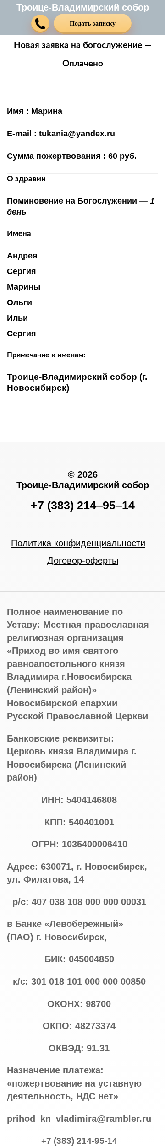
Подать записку (93, 23)
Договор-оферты (82, 560)
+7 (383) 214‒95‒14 (83, 505)
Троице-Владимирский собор (82, 7)
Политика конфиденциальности (78, 543)
